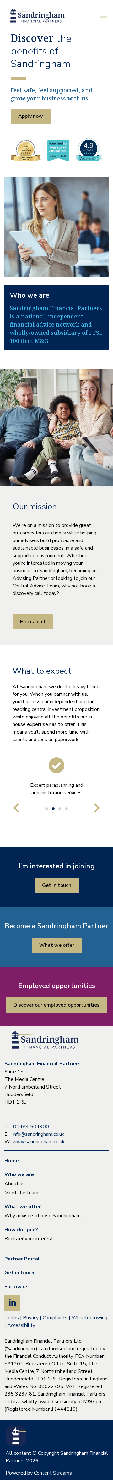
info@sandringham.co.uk (38, 1134)
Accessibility (21, 1325)
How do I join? (21, 1229)
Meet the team (21, 1192)
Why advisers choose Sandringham (42, 1215)
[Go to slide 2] (53, 808)
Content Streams (53, 1473)
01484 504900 (31, 1126)
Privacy (31, 1317)
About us (14, 1183)
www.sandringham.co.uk (39, 1141)
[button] (103, 17)
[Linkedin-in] (12, 1303)
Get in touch (19, 1272)
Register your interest (28, 1238)
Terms (11, 1317)
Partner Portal (22, 1258)
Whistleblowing (89, 1317)
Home (11, 1160)
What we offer (22, 1206)
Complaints (55, 1317)
